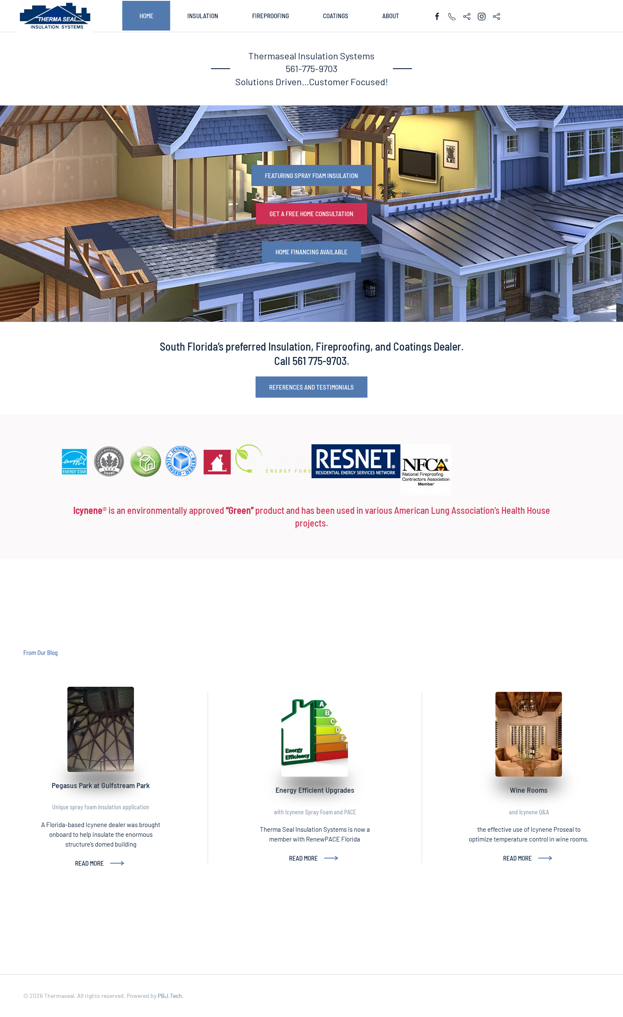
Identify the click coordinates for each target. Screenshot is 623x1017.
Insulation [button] (202, 16)
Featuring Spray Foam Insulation (311, 175)
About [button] (390, 16)
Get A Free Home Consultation (311, 213)
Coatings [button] (335, 16)
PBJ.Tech (170, 995)
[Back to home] (55, 16)
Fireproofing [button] (270, 16)
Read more (89, 863)
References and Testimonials (311, 387)
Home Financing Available (311, 252)
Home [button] (146, 16)
